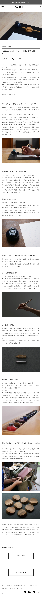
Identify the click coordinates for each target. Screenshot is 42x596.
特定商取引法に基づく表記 (20, 585)
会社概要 (9, 585)
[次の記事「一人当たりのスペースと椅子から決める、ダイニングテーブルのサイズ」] (38, 572)
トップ (3, 585)
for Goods (7, 59)
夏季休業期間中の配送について (21, 2)
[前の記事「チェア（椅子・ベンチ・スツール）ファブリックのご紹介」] (4, 572)
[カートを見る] (40, 7)
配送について (20, 588)
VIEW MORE (21, 556)
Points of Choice (19, 59)
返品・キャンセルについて (8, 588)
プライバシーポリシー (34, 585)
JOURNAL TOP (21, 572)
